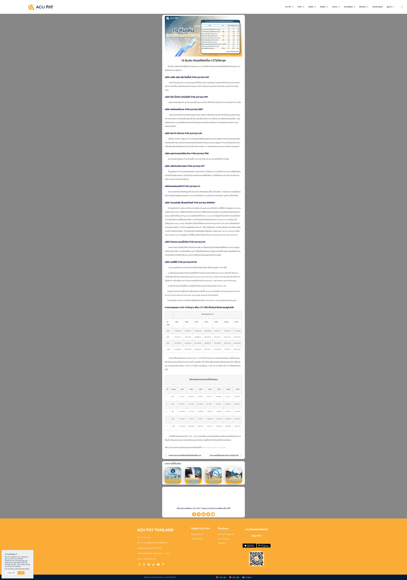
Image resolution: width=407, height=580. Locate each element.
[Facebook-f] (194, 514)
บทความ (334, 7)
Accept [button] (21, 573)
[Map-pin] (163, 564)
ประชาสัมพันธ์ (348, 7)
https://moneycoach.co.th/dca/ (214, 447)
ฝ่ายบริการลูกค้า (378, 7)
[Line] (203, 514)
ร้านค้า (300, 7)
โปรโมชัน (322, 7)
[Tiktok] (208, 514)
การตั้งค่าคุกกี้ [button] (11, 573)
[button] (402, 6)
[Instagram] (199, 514)
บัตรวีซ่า (311, 7)
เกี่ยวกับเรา (362, 7)
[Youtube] (213, 514)
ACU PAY (288, 7)
